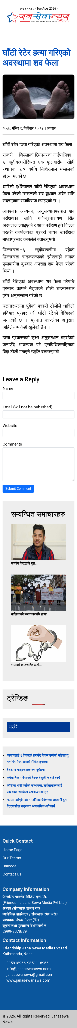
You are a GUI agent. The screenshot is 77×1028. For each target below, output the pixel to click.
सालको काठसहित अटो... (26, 665)
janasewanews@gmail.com (29, 974)
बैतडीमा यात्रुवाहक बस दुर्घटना (26, 770)
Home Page (12, 850)
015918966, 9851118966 (27, 963)
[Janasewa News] (38, 16)
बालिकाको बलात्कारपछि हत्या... (30, 614)
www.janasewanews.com (28, 980)
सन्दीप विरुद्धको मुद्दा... (24, 563)
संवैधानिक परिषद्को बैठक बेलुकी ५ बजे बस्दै (33, 778)
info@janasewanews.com (28, 968)
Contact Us (12, 874)
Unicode (9, 866)
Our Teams (12, 858)
